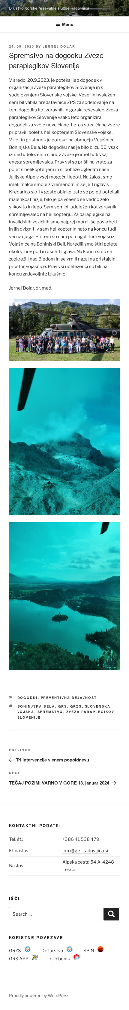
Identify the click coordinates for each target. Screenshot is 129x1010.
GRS (62, 706)
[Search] (111, 914)
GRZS (76, 706)
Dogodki (27, 697)
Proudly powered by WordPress (39, 995)
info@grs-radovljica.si (85, 850)
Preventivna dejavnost (69, 697)
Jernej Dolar (59, 46)
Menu (68, 24)
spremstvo (50, 711)
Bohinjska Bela (36, 706)
